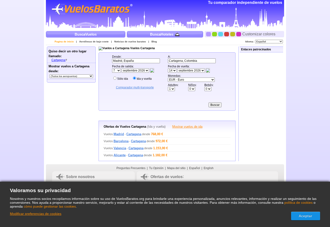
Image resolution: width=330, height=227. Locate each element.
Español (194, 168)
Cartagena (58, 60)
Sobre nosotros (80, 177)
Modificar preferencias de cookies (35, 214)
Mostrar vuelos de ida (187, 126)
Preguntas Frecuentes (130, 168)
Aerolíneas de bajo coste (94, 41)
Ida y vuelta (144, 78)
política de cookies (298, 202)
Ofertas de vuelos (167, 177)
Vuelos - (122, 134)
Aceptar (306, 216)
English (209, 168)
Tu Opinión (156, 168)
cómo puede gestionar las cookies (50, 206)
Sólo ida (122, 78)
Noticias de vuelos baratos (130, 41)
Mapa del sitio (176, 168)
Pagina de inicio (64, 41)
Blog (154, 41)
